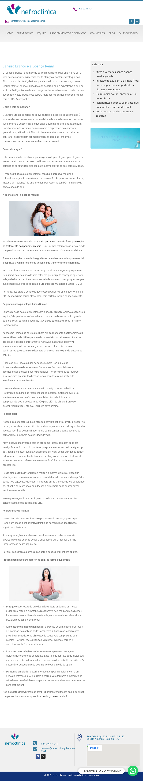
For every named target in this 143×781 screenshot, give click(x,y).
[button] (133, 771)
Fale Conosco (128, 33)
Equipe (41, 33)
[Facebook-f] (131, 21)
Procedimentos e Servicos (68, 33)
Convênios (97, 33)
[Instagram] (137, 21)
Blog (112, 33)
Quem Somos (25, 33)
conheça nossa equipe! (54, 696)
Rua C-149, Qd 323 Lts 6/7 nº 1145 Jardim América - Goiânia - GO (105, 737)
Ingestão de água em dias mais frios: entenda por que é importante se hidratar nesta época (117, 85)
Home (9, 33)
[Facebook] (38, 756)
